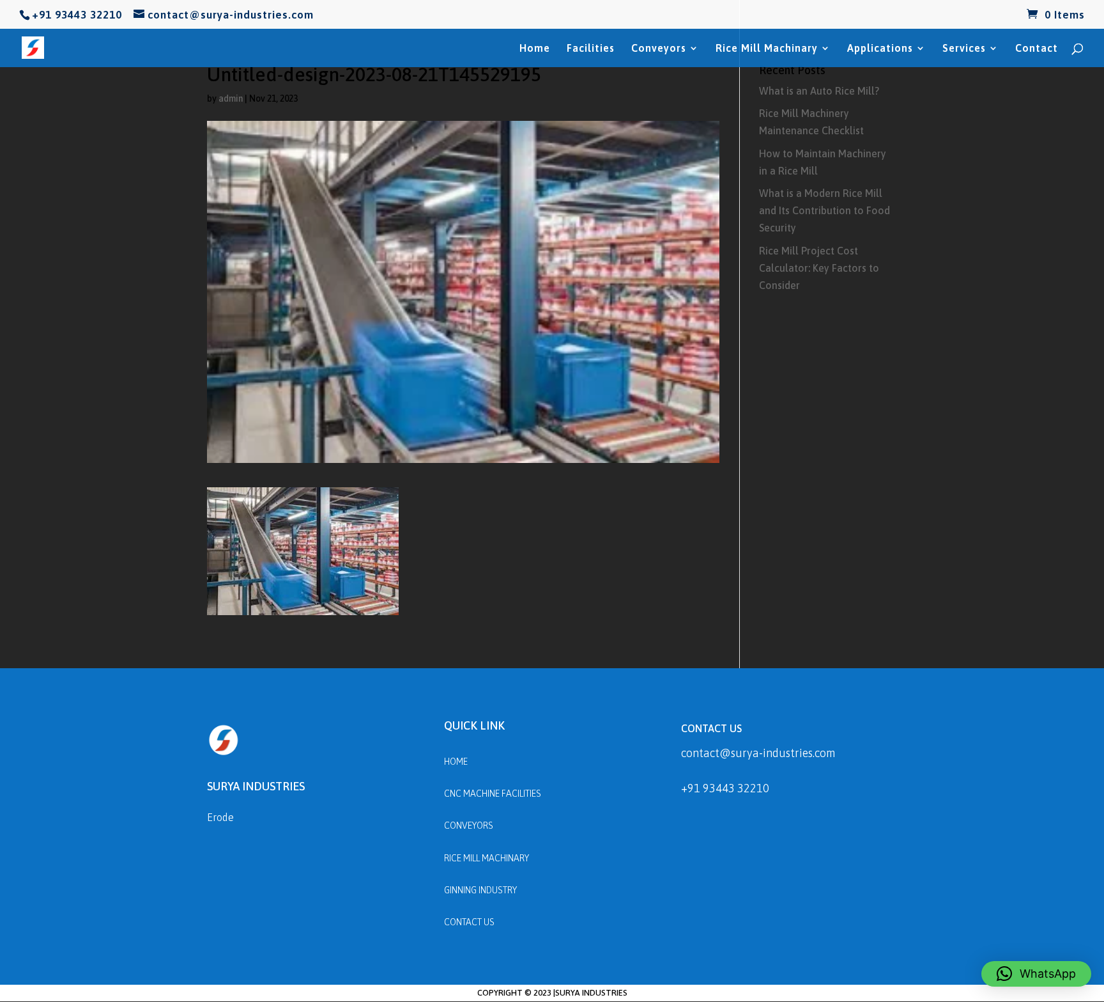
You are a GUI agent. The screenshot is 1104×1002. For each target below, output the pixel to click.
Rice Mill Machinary (767, 48)
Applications (880, 48)
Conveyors (658, 48)
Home (534, 48)
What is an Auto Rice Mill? (819, 91)
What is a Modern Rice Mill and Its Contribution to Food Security (824, 210)
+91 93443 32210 (725, 788)
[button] (1036, 974)
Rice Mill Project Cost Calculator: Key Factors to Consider (819, 268)
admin (230, 98)
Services (964, 48)
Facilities (591, 48)
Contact (1036, 48)
